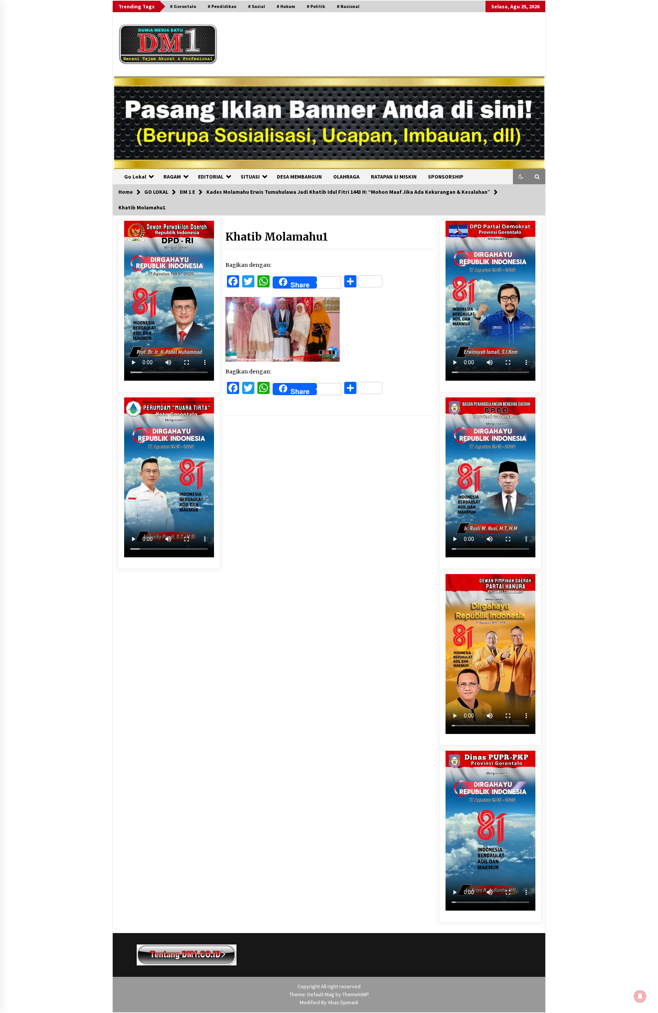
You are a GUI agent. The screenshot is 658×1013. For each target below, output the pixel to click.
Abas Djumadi (343, 1002)
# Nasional (348, 6)
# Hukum (285, 6)
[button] (521, 176)
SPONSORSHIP (445, 176)
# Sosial (256, 6)
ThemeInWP (355, 994)
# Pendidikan (222, 6)
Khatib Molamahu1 (276, 237)
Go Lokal (135, 176)
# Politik (316, 6)
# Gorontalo (183, 6)
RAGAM (172, 176)
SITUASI (250, 176)
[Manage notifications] (640, 996)
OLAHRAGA (346, 176)
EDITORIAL (211, 176)
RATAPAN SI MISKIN (394, 176)
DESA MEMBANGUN (299, 176)
